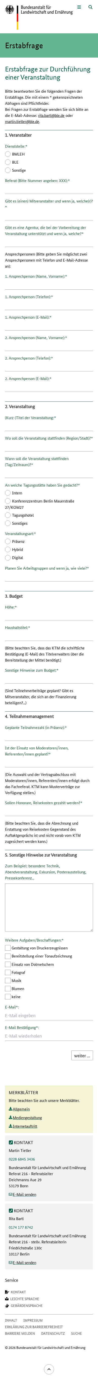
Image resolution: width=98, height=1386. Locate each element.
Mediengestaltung (27, 1117)
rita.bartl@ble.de (51, 115)
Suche (76, 1333)
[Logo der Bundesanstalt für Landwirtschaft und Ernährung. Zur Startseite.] (39, 17)
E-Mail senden (24, 1194)
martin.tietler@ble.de (22, 121)
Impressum (33, 1320)
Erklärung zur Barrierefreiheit (34, 1326)
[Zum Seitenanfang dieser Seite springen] (49, 1369)
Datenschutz (53, 1333)
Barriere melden (20, 1333)
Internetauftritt (25, 1126)
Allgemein (21, 1109)
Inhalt (11, 1320)
